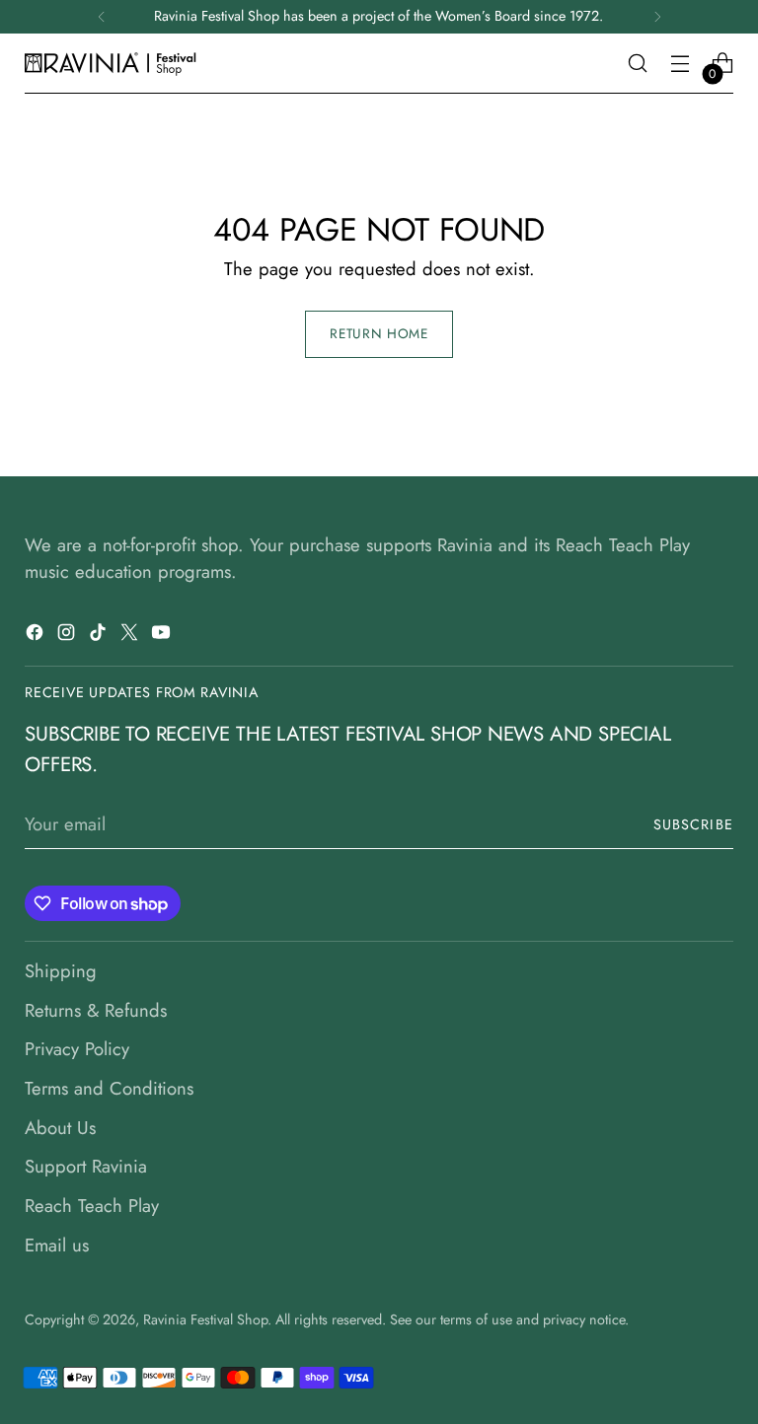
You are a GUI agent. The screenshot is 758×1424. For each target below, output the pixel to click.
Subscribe (693, 824)
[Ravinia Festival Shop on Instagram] (68, 636)
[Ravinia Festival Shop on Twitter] (131, 636)
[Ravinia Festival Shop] (113, 63)
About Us (60, 1127)
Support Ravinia (86, 1166)
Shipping (61, 971)
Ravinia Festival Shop (205, 1319)
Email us (57, 1245)
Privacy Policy (77, 1048)
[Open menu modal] (680, 63)
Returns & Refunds (96, 1010)
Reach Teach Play (92, 1205)
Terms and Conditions (109, 1088)
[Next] (657, 17)
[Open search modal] (638, 63)
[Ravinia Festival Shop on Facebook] (36, 636)
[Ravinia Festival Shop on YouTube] (163, 636)
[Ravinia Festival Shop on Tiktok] (100, 636)
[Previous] (101, 17)
